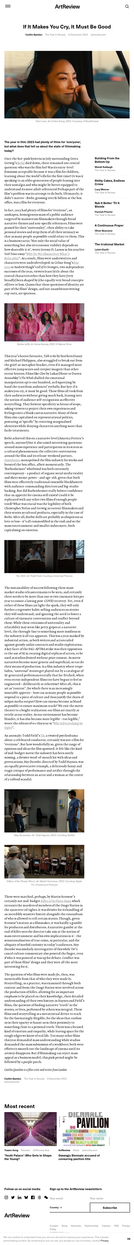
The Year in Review (55, 34)
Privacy (104, 1240)
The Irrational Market (109, 244)
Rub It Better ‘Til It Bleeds (107, 205)
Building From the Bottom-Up (107, 160)
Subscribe (110, 1207)
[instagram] (6, 1197)
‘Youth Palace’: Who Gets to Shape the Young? (28, 1157)
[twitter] (13, 1197)
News (76, 1150)
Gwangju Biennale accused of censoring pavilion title (79, 1157)
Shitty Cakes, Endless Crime (110, 182)
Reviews (25, 1150)
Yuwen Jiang (11, 1150)
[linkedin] (19, 1197)
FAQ (116, 1226)
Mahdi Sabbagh (104, 167)
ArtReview (64, 1150)
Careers (106, 1226)
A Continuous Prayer (109, 225)
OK (129, 1239)
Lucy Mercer (102, 189)
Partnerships (91, 1226)
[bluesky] (26, 1197)
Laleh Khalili (102, 249)
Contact (54, 1226)
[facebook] (32, 1197)
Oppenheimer (12, 460)
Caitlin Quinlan (33, 34)
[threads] (39, 1197)
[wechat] (46, 1197)
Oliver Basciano (103, 230)
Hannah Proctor (104, 212)
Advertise (76, 1226)
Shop (64, 1226)
